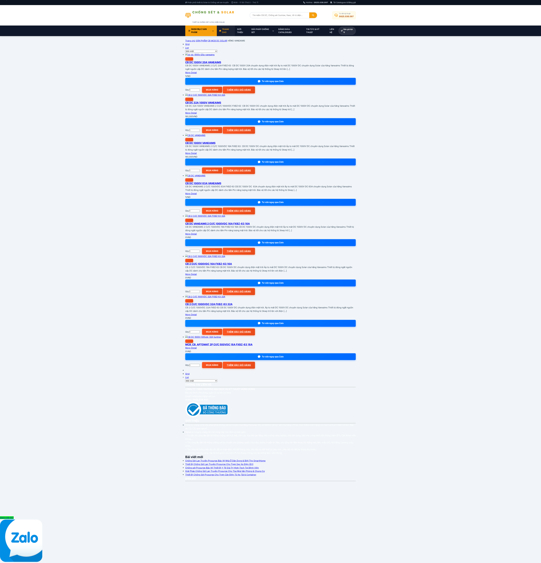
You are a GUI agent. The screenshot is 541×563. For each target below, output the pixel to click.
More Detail (191, 72)
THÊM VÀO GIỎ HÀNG (239, 89)
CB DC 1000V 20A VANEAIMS (203, 62)
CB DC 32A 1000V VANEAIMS (203, 102)
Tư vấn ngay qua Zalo (273, 81)
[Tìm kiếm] (313, 15)
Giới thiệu (240, 30)
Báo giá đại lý (348, 30)
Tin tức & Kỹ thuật (312, 30)
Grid (187, 44)
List (187, 47)
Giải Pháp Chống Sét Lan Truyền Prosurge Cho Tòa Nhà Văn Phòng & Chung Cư (225, 471)
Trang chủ (225, 30)
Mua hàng (212, 89)
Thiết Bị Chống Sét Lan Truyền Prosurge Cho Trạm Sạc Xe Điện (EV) (219, 464)
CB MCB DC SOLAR (217, 40)
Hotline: (317, 2)
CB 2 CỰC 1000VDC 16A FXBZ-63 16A (208, 263)
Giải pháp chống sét (260, 30)
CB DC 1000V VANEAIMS (200, 142)
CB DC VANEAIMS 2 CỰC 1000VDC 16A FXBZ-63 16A (217, 223)
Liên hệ (332, 30)
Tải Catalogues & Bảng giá (344, 2)
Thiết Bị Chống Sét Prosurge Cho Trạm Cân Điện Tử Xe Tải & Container (220, 474)
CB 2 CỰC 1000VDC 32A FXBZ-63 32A (208, 304)
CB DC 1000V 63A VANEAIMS (203, 183)
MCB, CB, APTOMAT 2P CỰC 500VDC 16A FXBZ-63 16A (218, 344)
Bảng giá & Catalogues (285, 30)
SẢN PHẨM (201, 40)
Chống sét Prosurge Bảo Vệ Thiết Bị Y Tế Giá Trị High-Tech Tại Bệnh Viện (222, 467)
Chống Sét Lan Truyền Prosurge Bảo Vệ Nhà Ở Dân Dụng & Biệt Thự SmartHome (225, 460)
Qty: (187, 89)
